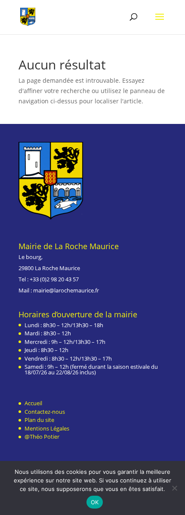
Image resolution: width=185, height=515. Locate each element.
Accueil (33, 403)
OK (95, 502)
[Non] (174, 488)
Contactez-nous (45, 412)
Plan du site (39, 420)
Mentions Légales (47, 428)
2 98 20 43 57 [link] (62, 279)
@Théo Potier (42, 436)
